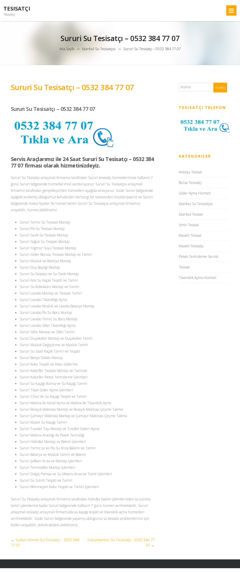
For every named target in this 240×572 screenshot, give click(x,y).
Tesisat (184, 267)
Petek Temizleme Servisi (198, 256)
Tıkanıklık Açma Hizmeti (197, 277)
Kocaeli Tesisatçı (191, 245)
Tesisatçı (17, 8)
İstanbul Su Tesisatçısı (99, 48)
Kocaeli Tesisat (190, 235)
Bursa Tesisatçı (190, 182)
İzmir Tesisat (189, 224)
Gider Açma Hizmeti (195, 193)
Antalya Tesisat (190, 172)
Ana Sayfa (66, 48)
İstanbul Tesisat (191, 214)
